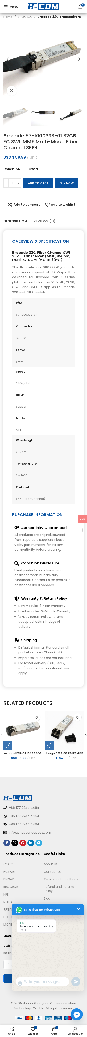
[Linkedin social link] (30, 843)
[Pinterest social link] (22, 843)
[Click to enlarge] (12, 91)
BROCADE (25, 17)
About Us (51, 864)
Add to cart (38, 183)
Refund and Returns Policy (59, 888)
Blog (47, 898)
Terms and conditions (61, 879)
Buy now (67, 183)
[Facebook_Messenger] (77, 1014)
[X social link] (14, 843)
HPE (6, 894)
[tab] (15, 221)
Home (8, 17)
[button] (7, 59)
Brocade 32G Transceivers (59, 17)
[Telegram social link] (38, 843)
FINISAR (8, 879)
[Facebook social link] (6, 843)
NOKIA (7, 902)
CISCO (8, 864)
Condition (11, 169)
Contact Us (52, 871)
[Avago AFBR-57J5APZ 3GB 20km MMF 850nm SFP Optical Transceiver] (22, 730)
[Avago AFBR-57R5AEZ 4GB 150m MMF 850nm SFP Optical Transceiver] (64, 730)
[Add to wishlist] (36, 717)
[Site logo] (43, 6)
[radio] (33, 169)
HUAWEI (9, 871)
